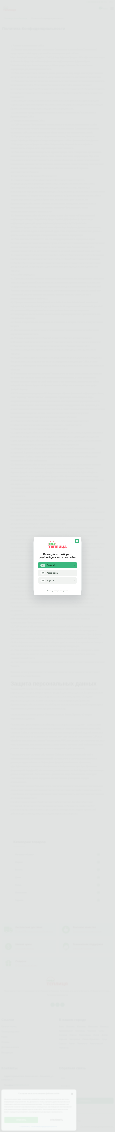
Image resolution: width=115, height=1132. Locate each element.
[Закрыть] (77, 541)
